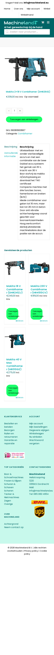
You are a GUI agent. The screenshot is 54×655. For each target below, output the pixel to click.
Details (20, 321)
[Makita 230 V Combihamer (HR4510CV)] (39, 268)
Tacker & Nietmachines (11, 495)
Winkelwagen (36, 433)
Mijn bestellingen (38, 426)
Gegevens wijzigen (39, 430)
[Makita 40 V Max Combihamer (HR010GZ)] (14, 341)
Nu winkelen (35, 436)
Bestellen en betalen (11, 425)
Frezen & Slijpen (12, 480)
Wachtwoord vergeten (36, 442)
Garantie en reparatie (10, 442)
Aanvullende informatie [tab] (10, 154)
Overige (8, 504)
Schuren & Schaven (9, 485)
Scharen (8, 490)
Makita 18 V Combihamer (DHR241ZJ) (14, 289)
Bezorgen (9, 430)
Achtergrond (11, 524)
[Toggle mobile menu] (48, 22)
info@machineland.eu (36, 2)
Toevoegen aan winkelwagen (24, 119)
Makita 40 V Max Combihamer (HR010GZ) (14, 364)
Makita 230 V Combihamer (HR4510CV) (39, 289)
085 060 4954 (41, 494)
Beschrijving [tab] (10, 146)
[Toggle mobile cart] (42, 22)
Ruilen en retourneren (11, 435)
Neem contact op (14, 527)
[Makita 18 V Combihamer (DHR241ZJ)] (14, 268)
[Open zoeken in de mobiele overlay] (27, 32)
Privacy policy (31, 550)
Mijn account (36, 423)
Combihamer (25, 133)
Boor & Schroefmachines (13, 475)
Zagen (7, 500)
